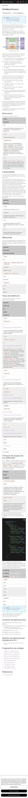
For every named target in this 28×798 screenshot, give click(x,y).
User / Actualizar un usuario (10, 660)
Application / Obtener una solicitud (12, 658)
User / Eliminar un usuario (9, 664)
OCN (12, 97)
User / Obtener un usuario (10, 668)
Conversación (12, 430)
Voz (4, 324)
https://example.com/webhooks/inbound (12, 398)
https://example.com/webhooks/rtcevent (12, 433)
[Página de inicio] (8, 2)
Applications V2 (9, 20)
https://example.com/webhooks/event (12, 379)
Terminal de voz (6, 445)
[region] (14, 787)
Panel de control (13, 625)
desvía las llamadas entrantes (9, 77)
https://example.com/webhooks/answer (12, 327)
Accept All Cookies (14, 791)
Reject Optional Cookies (14, 795)
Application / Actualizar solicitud (11, 651)
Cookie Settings (14, 786)
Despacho (10, 395)
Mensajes (5, 395)
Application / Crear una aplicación (11, 654)
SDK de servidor (17, 634)
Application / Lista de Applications (12, 656)
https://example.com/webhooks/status (12, 415)
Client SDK (5, 430)
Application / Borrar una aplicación (12, 652)
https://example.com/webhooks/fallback (12, 345)
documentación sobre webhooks (9, 616)
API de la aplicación (15, 632)
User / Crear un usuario (9, 662)
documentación (5, 106)
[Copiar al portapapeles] (24, 520)
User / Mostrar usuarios (9, 666)
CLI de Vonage (14, 630)
